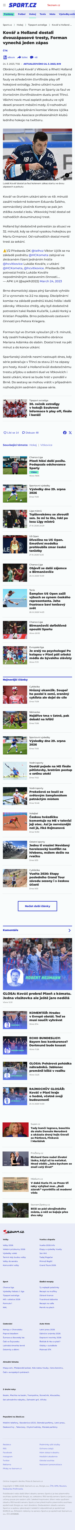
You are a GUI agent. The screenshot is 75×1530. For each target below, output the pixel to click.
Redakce (7, 1444)
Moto (52, 14)
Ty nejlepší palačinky (49, 1287)
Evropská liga (36, 647)
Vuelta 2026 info (47, 1245)
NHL (5, 1307)
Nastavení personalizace (51, 1464)
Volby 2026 (8, 1245)
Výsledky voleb (10, 1253)
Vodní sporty (36, 763)
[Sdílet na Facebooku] (65, 432)
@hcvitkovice (13, 264)
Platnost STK (45, 1349)
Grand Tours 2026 (48, 1265)
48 (36, 57)
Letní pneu (59, 1423)
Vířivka (43, 1400)
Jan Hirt (43, 1253)
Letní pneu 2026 (47, 1329)
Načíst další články (37, 906)
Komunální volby (11, 1265)
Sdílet (25, 57)
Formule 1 (7, 1303)
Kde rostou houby (40, 1368)
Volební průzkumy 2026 (14, 1249)
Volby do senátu (10, 1261)
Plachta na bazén (18, 1395)
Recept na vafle (47, 1303)
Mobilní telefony (10, 1423)
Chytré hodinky (34, 1427)
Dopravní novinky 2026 (50, 1337)
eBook (11, 57)
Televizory (20, 1427)
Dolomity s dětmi (11, 1349)
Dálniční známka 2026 (50, 1333)
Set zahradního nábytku (14, 1400)
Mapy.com (8, 1368)
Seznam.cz (53, 5)
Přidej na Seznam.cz (12, 1468)
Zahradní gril (33, 1400)
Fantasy (8, 14)
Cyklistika (34, 687)
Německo (34, 712)
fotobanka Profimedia (13, 1489)
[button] (37, 154)
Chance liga (8, 1287)
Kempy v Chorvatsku (12, 1329)
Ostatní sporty (37, 842)
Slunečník (44, 1395)
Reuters (62, 1486)
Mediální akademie (49, 1456)
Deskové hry (9, 1427)
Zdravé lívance (46, 1295)
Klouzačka (55, 1395)
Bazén (6, 1395)
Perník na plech (47, 1307)
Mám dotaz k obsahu (49, 1452)
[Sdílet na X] (70, 432)
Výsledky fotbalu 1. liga (13, 1291)
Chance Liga (36, 457)
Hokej (32, 14)
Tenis (43, 14)
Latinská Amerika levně (14, 1345)
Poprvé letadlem (10, 1333)
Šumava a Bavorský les (13, 1337)
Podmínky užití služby (50, 1444)
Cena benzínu (56, 1368)
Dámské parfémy (45, 1423)
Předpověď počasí (22, 1368)
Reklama (7, 1464)
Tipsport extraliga (38, 400)
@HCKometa (38, 255)
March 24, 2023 (51, 281)
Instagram (8, 1456)
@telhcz (37, 250)
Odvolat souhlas (47, 1460)
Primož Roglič (46, 1261)
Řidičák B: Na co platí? (50, 1341)
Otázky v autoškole (48, 1345)
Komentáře (10, 930)
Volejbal (33, 813)
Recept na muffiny (48, 1291)
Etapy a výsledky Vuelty (51, 1249)
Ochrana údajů (47, 1448)
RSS (4, 1448)
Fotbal (21, 14)
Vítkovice (46, 445)
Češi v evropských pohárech (16, 1372)
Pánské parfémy (50, 1427)
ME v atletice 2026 (11, 1299)
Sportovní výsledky (39, 486)
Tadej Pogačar (46, 1257)
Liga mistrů (35, 511)
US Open (34, 536)
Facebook (7, 1452)
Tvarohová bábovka (49, 1299)
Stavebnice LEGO (27, 1423)
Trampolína (32, 1395)
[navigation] (4, 5)
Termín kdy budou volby (14, 1257)
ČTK (5, 50)
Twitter (6, 1460)
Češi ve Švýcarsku (11, 1341)
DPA (56, 1486)
